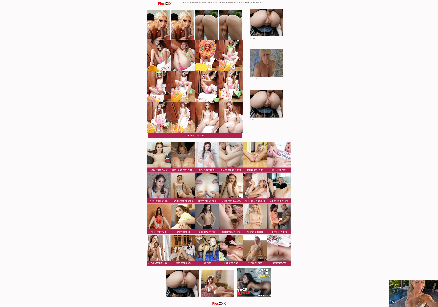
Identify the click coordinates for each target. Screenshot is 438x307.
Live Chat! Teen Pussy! (195, 135)
